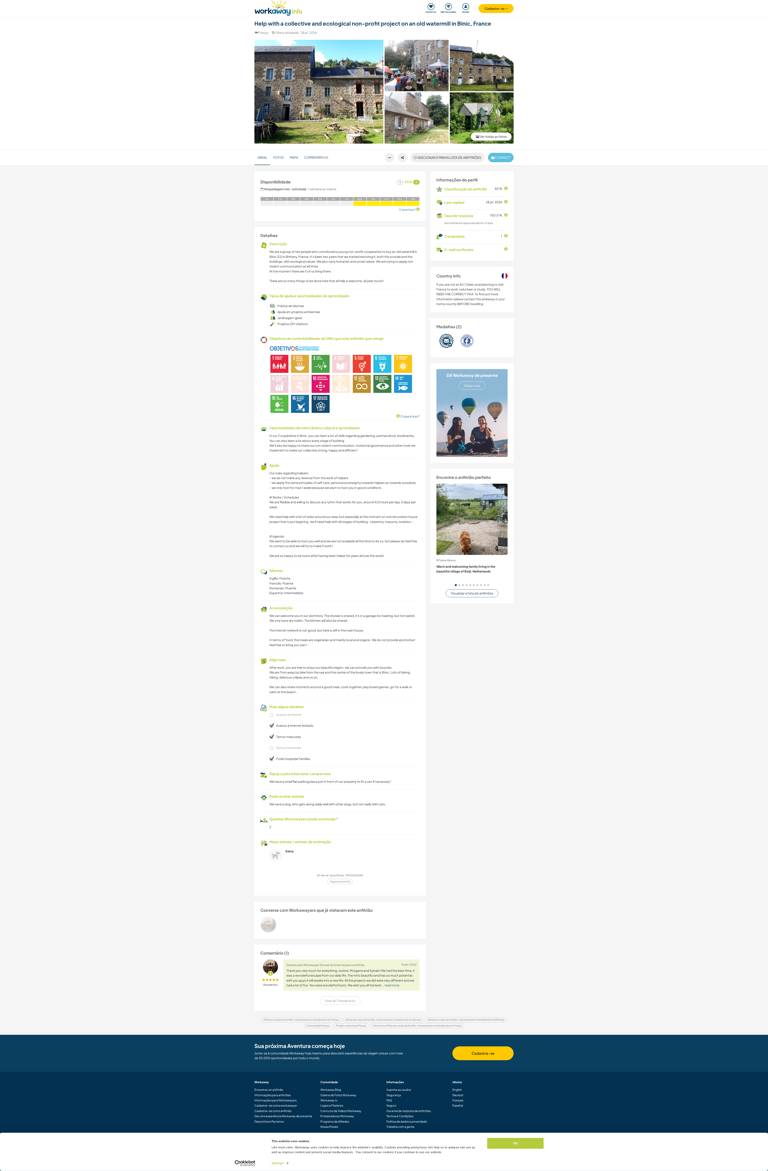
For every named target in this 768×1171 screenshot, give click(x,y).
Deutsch (457, 1095)
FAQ (389, 1100)
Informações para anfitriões (272, 1095)
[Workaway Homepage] (278, 7)
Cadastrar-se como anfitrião (273, 1111)
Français (457, 1100)
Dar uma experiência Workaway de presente (283, 1116)
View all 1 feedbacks (340, 1001)
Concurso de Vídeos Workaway (340, 1111)
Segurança (393, 1095)
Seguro (391, 1105)
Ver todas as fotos (493, 136)
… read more (390, 985)
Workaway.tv (328, 1100)
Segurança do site (340, 881)
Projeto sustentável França (351, 1025)
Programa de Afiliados (334, 1121)
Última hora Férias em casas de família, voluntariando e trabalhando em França (417, 1025)
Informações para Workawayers (275, 1100)
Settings (277, 1163)
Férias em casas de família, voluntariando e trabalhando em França (301, 1019)
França (263, 32)
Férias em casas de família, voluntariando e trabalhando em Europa (383, 1019)
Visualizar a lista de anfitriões (472, 593)
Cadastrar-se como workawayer (275, 1105)
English (457, 1089)
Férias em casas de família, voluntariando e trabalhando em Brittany (466, 1019)
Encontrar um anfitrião (268, 1089)
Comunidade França (317, 1025)
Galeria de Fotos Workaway (338, 1095)
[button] (456, 585)
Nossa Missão (329, 1126)
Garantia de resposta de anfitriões (408, 1111)
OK (515, 1143)
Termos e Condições (399, 1116)
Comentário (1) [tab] (316, 157)
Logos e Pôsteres (331, 1105)
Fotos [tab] (278, 157)
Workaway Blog (330, 1089)
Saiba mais (472, 385)
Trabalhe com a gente (400, 1126)
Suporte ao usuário (398, 1089)
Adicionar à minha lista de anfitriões (449, 157)
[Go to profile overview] (340, 925)
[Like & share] (402, 157)
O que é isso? (410, 416)
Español (457, 1105)
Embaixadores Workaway (337, 1116)
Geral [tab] (262, 157)
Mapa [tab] (294, 157)
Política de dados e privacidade (406, 1121)
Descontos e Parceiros (269, 1121)
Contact (502, 157)
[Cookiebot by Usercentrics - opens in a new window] (245, 1163)
